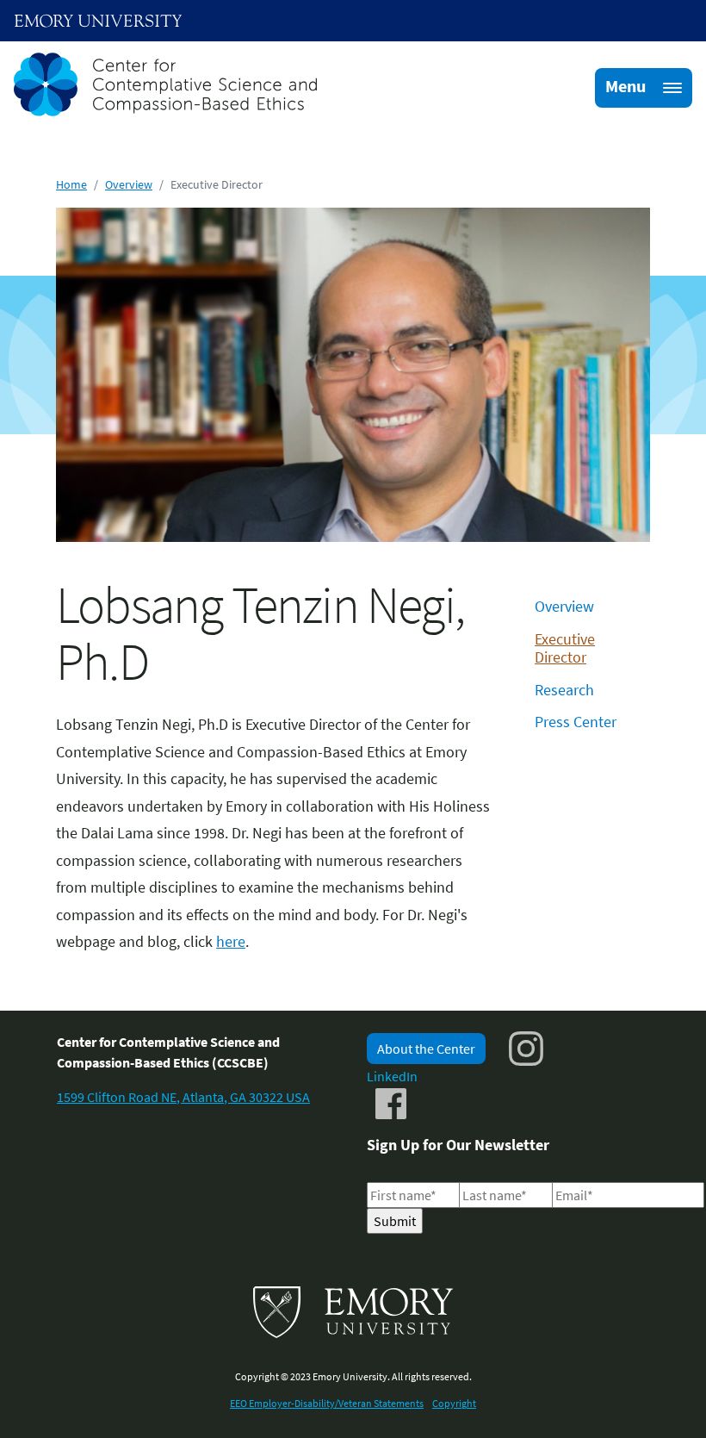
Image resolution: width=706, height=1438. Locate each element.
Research (564, 690)
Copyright (454, 1403)
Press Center (575, 721)
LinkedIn (392, 1076)
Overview (128, 184)
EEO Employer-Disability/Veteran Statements (327, 1403)
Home (71, 184)
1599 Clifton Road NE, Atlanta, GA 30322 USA (183, 1096)
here (230, 941)
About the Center (426, 1048)
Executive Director (565, 648)
